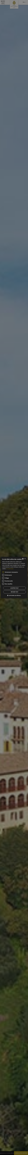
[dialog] (14, 577)
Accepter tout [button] (14, 588)
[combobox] (23, 559)
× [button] (24, 558)
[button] (14, 595)
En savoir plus (9, 568)
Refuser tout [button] (14, 592)
